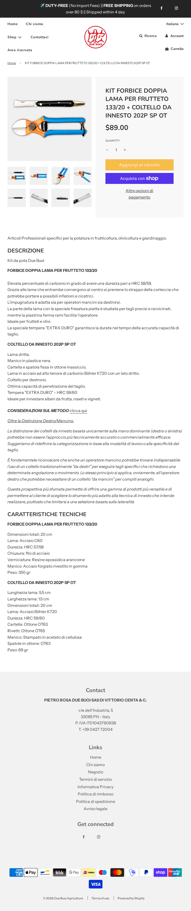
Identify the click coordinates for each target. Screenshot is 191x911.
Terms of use (100, 898)
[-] (107, 150)
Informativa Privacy (95, 786)
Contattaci (40, 37)
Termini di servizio (95, 779)
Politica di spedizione (95, 801)
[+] (125, 150)
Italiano (173, 24)
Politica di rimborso (95, 793)
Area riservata (19, 50)
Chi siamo (34, 24)
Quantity (112, 140)
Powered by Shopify (131, 898)
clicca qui (78, 410)
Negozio (95, 771)
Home (12, 24)
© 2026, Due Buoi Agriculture (63, 898)
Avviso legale (95, 808)
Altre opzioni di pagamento (139, 194)
